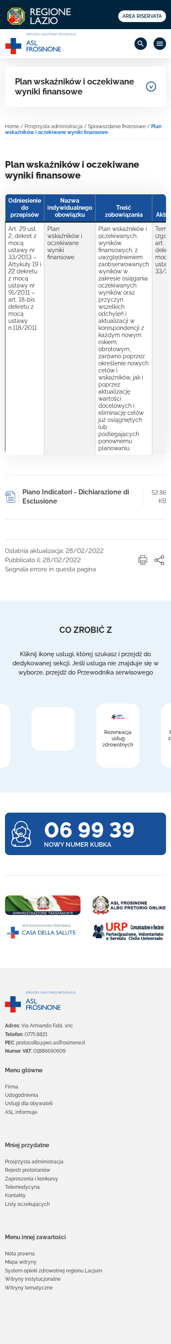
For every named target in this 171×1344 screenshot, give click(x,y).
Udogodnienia (21, 1095)
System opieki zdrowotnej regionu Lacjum (53, 1271)
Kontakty (15, 1195)
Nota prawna (20, 1254)
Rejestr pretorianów (27, 1170)
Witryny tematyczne (29, 1288)
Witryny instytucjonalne (33, 1279)
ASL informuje (21, 1112)
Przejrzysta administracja (53, 126)
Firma (11, 1087)
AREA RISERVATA (142, 16)
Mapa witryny (21, 1262)
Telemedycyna (22, 1187)
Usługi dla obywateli (29, 1103)
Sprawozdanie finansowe (117, 126)
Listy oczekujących (27, 1204)
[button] (142, 560)
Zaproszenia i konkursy (31, 1179)
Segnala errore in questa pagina (50, 569)
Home (12, 126)
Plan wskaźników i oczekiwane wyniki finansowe (74, 87)
